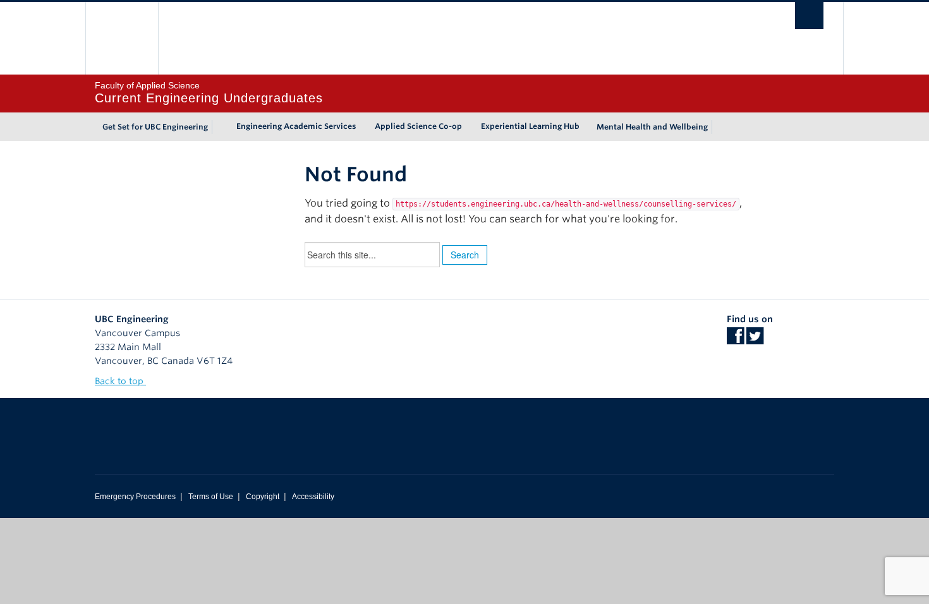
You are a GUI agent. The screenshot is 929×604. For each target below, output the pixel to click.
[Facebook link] (735, 340)
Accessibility (313, 496)
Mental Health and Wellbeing (652, 126)
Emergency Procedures (135, 496)
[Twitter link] (754, 340)
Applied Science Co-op (418, 126)
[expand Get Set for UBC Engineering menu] (219, 127)
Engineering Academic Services (296, 126)
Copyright (262, 496)
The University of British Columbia (121, 38)
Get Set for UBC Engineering (155, 126)
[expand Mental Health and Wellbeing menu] (719, 127)
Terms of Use (210, 496)
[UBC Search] (809, 15)
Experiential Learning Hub (530, 126)
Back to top (120, 381)
